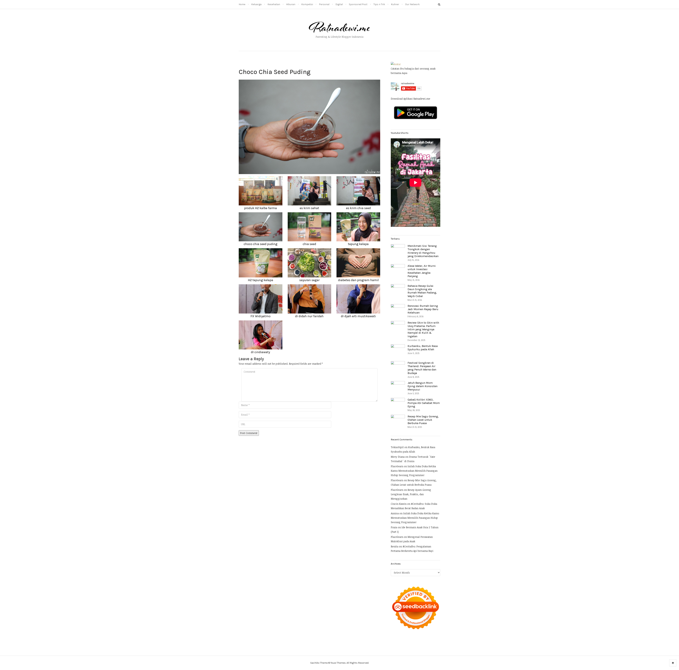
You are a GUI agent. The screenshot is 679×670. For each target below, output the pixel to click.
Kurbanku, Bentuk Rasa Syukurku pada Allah (423, 347)
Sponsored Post (358, 4)
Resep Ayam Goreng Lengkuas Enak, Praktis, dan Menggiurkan (411, 494)
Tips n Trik (379, 4)
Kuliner (395, 4)
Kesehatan (274, 4)
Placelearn (397, 466)
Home (242, 4)
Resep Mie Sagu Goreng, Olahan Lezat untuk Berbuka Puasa (423, 420)
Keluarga (256, 4)
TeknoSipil (397, 447)
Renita (394, 546)
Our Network (412, 4)
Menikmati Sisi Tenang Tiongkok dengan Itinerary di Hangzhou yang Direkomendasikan (423, 251)
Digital (339, 4)
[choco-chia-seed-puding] (309, 126)
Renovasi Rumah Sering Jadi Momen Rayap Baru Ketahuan (423, 309)
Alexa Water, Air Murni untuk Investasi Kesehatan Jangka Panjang (422, 271)
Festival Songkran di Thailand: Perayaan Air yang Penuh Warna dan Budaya (422, 368)
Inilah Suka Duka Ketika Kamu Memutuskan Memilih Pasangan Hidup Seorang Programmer (414, 471)
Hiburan (290, 4)
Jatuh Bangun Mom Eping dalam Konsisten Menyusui (422, 386)
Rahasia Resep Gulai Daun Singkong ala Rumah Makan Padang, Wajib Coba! (422, 291)
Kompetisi (307, 4)
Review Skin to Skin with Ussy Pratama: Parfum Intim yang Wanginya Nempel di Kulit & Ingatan (423, 329)
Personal (324, 4)
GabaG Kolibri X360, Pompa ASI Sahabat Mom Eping (424, 403)
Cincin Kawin (399, 503)
